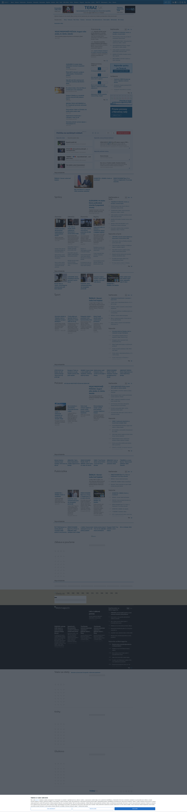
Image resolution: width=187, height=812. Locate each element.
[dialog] (93, 803)
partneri (37, 799)
